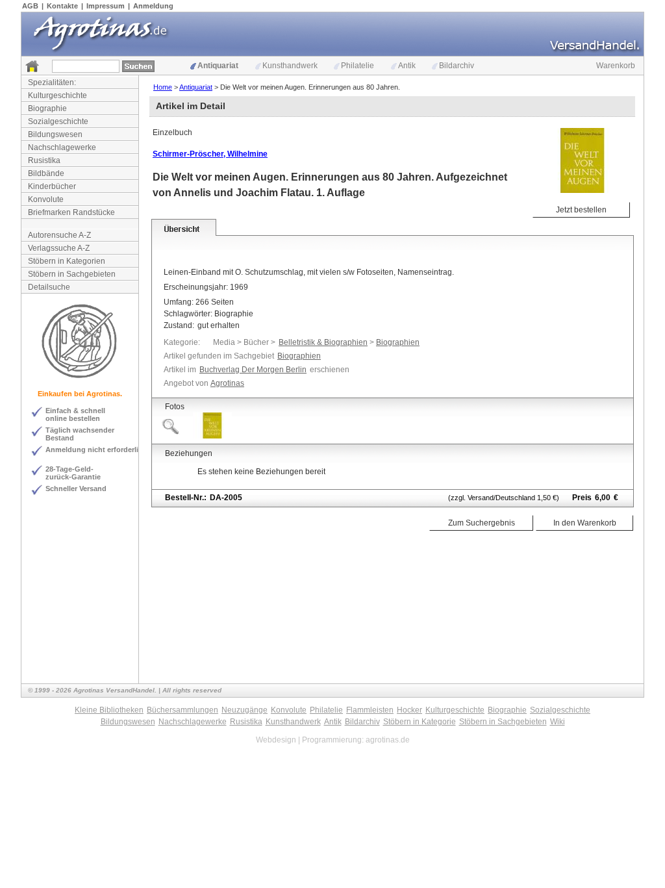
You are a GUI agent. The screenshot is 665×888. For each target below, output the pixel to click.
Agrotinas (227, 383)
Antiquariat (217, 65)
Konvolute (46, 199)
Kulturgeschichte (57, 95)
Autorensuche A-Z (59, 235)
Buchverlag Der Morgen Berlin (253, 369)
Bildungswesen (55, 134)
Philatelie (357, 65)
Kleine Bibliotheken (109, 710)
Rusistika (44, 160)
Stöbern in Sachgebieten (72, 274)
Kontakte (62, 6)
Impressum (105, 6)
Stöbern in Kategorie (419, 721)
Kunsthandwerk (290, 65)
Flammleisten (370, 710)
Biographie (47, 108)
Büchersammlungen (182, 710)
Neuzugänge (244, 710)
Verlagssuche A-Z (59, 248)
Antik (407, 65)
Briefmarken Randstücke (71, 212)
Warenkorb (615, 65)
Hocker (409, 710)
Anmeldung (153, 6)
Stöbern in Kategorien (66, 261)
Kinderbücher (52, 186)
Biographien (398, 342)
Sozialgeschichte (58, 121)
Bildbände (46, 173)
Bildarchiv (456, 65)
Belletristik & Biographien (323, 342)
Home (162, 87)
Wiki (557, 721)
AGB (30, 6)
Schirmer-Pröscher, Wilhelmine (210, 154)
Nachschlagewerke (62, 147)
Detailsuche (49, 287)
